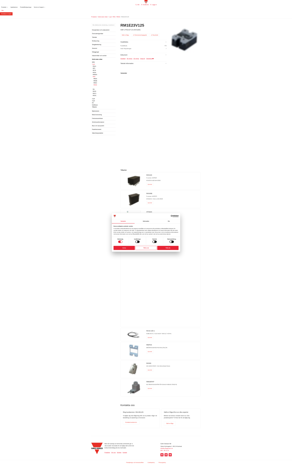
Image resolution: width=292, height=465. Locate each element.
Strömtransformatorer (98, 122)
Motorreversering (97, 114)
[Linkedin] (166, 454)
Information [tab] (146, 221)
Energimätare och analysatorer (100, 30)
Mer (3, 10)
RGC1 (94, 93)
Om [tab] (169, 221)
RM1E (118, 17)
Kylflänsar (95, 105)
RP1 (94, 68)
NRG (93, 62)
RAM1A (95, 74)
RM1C (95, 83)
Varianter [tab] (123, 73)
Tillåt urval (146, 248)
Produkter (94, 17)
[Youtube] (170, 454)
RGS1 (94, 91)
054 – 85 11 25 (164, 450)
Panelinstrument (96, 129)
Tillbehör (94, 107)
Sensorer (94, 48)
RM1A (95, 78)
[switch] (137, 242)
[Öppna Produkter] (7, 7)
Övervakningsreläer (97, 33)
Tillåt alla (168, 248)
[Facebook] (161, 454)
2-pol (93, 98)
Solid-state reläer (103, 17)
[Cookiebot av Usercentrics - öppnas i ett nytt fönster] (172, 216)
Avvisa (124, 248)
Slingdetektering (96, 44)
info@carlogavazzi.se (166, 448)
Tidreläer (94, 37)
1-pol (110, 17)
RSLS (94, 66)
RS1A (94, 72)
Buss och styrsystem (98, 125)
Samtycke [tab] (123, 221)
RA (94, 89)
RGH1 (94, 95)
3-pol (93, 100)
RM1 (114, 17)
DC (93, 103)
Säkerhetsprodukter (97, 133)
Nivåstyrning (95, 41)
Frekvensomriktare (97, 118)
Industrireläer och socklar (99, 55)
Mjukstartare (95, 111)
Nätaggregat (95, 52)
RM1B (95, 81)
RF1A (94, 70)
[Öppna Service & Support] (44, 7)
